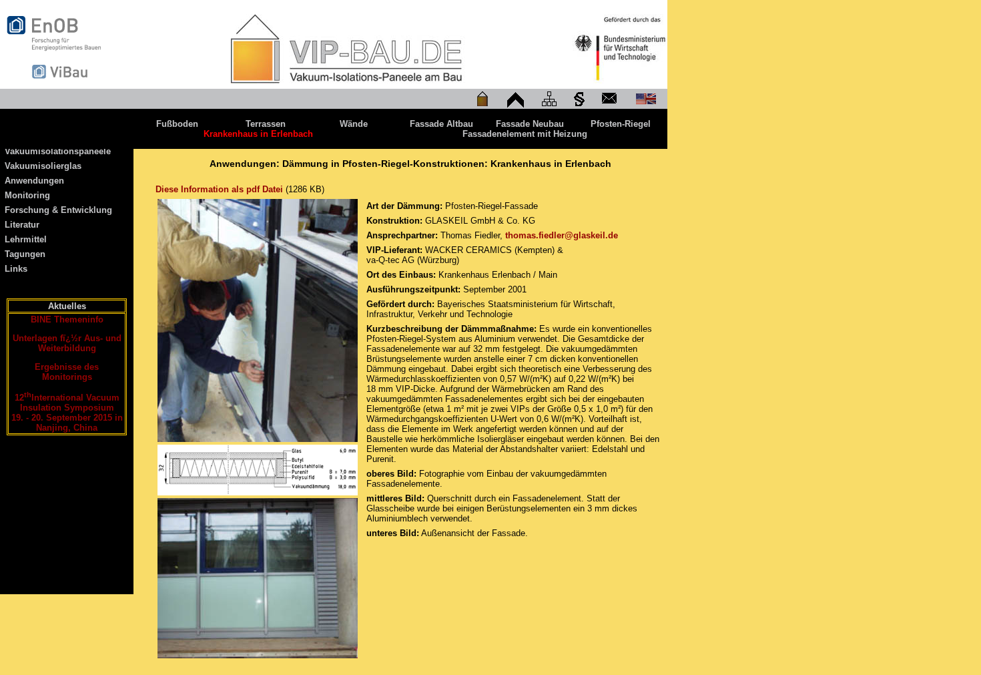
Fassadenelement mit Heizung (524, 134)
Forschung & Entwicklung (58, 210)
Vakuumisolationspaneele (58, 151)
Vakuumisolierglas (43, 166)
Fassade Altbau (441, 124)
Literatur (22, 225)
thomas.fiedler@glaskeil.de (561, 235)
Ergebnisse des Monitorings (67, 372)
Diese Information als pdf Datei (219, 189)
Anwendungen (34, 181)
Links (16, 269)
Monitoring (27, 195)
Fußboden (177, 124)
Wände (354, 124)
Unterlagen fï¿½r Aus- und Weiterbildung (67, 343)
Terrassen (266, 124)
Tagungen (25, 254)
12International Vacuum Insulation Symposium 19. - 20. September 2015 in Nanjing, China (67, 413)
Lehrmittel (26, 239)
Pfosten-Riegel (621, 124)
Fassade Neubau (530, 124)
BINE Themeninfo (67, 319)
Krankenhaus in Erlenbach (258, 134)
